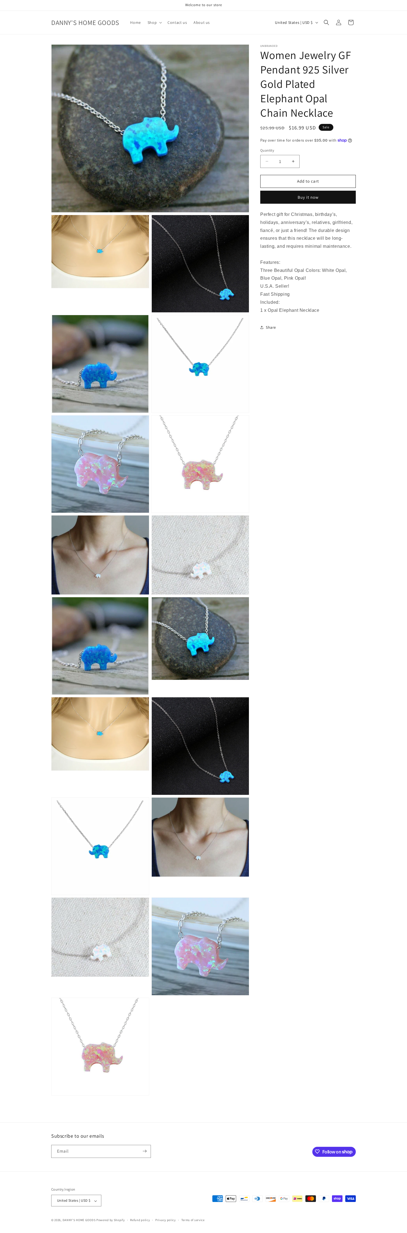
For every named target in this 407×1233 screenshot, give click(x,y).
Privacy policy (165, 1220)
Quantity (267, 150)
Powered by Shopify (110, 1220)
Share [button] (271, 327)
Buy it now (308, 197)
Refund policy (140, 1220)
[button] (154, 22)
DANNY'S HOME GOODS (79, 1220)
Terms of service (193, 1220)
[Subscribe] (144, 1151)
